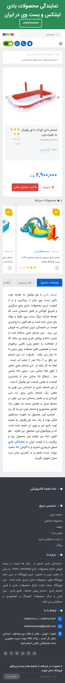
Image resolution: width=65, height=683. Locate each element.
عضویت (11, 676)
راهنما (59, 527)
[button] (29, 43)
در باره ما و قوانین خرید (50, 539)
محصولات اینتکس (53, 521)
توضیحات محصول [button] (49, 283)
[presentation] (58, 97)
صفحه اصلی (56, 515)
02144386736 (31, 23)
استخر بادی (45, 149)
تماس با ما (57, 533)
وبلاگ (59, 545)
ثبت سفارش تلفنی (24, 187)
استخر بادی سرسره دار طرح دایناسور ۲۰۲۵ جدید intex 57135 (41, 260)
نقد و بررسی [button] (25, 283)
